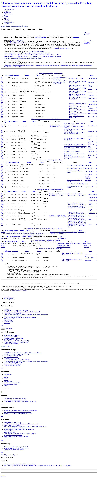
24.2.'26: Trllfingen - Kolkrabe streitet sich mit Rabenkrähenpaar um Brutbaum (23, 352)
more (2, 325)
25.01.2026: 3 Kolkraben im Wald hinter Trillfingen (16, 354)
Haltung (27, 75)
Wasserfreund (88, 174)
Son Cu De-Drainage (41, 54)
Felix (89, 139)
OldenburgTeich (89, 186)
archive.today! (24, 290)
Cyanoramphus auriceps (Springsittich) (13, 313)
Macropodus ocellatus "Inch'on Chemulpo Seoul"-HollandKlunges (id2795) (74, 133)
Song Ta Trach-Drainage (43, 56)
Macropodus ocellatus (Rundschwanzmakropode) (16, 310)
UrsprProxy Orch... (90, 142)
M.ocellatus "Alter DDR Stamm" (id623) (59, 82)
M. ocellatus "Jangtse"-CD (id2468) (75, 165)
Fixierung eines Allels (9, 318)
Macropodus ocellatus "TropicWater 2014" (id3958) (57, 125)
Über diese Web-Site (9, 9)
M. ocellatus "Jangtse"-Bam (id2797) (76, 168)
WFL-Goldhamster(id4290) (10, 336)
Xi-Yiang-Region (71, 65)
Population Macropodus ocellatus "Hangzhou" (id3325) (77, 95)
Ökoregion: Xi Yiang (23, 56)
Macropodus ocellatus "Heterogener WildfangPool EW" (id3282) (58, 194)
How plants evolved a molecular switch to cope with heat (17, 412)
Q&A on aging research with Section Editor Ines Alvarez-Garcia (19, 464)
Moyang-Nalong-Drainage (49, 65)
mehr (2, 368)
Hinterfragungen (8, 20)
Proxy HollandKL (90, 148)
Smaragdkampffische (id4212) (11, 339)
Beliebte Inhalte (7, 374)
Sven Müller (91, 151)
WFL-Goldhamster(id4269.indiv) (12, 335)
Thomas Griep (88, 260)
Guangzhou (47, 53)
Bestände (6, 16)
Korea (19, 53)
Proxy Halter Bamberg (88, 180)
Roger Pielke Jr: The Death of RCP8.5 (13, 435)
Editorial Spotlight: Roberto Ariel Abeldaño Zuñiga (16, 436)
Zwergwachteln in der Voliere (11, 357)
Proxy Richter (91, 98)
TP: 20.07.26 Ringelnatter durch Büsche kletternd (16, 342)
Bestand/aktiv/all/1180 (40, 37)
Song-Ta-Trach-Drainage (14, 66)
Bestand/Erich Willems (15, 41)
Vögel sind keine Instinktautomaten (12, 365)
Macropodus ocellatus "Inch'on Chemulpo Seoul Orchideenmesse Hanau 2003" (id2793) (75, 145)
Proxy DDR (91, 116)
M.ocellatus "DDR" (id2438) (76, 78)
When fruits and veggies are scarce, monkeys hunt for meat (18, 413)
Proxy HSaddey (92, 113)
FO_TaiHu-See (60, 238)
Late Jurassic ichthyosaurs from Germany (14, 449)
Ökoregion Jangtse (26, 53)
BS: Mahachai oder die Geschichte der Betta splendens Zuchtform (20, 317)
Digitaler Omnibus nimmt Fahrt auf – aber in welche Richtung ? (19, 429)
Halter (92, 75)
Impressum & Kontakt (9, 299)
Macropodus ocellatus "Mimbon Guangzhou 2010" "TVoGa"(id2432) (77, 194)
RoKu (89, 157)
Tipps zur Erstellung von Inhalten (12, 382)
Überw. (38, 75)
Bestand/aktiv (76, 37)
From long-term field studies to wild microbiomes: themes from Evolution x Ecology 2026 (25, 426)
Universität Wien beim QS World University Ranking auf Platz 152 (20, 401)
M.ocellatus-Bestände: (9, 53)
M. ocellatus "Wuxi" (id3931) (64, 245)
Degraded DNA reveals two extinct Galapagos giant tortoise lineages (20, 410)
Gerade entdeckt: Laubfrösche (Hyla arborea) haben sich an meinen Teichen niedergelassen (26, 314)
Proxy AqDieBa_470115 (89, 257)
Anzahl (10, 75)
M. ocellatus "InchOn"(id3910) (71, 151)
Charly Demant (89, 171)
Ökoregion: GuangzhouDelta (25, 58)
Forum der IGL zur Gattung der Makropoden (88, 42)
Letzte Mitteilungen (8, 381)
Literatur (6, 380)
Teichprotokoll (7, 12)
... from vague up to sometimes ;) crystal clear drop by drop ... (46, 4)
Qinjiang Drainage (37, 58)
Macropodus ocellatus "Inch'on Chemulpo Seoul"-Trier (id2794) (74, 124)
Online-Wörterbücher (9, 297)
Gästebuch (6, 19)
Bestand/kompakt (19, 40)
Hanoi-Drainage (32, 54)
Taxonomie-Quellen (8, 298)
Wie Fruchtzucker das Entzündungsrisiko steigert (15, 398)
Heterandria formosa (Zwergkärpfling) (13, 316)
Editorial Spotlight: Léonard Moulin (12, 422)
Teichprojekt (7, 11)
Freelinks (6, 377)
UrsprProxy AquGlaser (88, 177)
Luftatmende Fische (8, 321)
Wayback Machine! (15, 290)
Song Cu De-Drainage (55, 56)
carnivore (90, 89)
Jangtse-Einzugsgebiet (61, 65)
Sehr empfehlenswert (9, 22)
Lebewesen (6, 309)
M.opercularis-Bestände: (10, 54)
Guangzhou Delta (29, 65)
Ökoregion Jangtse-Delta (38, 53)
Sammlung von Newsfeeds (10, 384)
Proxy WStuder (91, 104)
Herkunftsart (15, 75)
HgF (5, 18)
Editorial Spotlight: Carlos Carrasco (12, 425)
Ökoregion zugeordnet (9, 65)
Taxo (5, 15)
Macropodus (32, 51)
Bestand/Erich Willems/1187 (17, 43)
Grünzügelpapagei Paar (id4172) (11, 343)
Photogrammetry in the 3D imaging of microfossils (16, 447)
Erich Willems (91, 78)
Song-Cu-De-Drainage (81, 65)
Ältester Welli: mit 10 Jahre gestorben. (13, 355)
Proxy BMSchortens (91, 154)
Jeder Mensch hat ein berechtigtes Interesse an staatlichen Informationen (21, 424)
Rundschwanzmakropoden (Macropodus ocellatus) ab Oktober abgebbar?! (22, 312)
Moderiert (6, 385)
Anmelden (6, 23)
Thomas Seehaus (90, 86)
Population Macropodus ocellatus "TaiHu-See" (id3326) (63, 232)
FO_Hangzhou (91, 101)
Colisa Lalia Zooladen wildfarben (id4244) (14, 338)
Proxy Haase (91, 95)
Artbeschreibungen (8, 13)
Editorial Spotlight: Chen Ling (11, 430)
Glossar (5, 378)
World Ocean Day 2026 (9, 432)
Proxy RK (86, 247)
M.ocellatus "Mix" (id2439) (60, 80)
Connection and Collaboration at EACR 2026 (15, 428)
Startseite (3, 26)
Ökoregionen (25, 26)
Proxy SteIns (81, 232)
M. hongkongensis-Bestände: (11, 58)
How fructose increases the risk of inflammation (15, 400)
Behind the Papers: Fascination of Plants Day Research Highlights (20, 433)
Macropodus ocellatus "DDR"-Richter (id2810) (76, 116)
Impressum (3, 476)
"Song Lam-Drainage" (56, 54)
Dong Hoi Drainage (20, 65)
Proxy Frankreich (90, 107)
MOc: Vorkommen (8, 320)
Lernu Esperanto (14, 455)
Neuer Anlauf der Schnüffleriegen (12, 358)
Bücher (5, 375)
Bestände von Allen (16, 26)
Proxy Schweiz (91, 110)
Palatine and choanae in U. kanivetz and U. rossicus (16, 448)
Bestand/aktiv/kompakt (65, 48)
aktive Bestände (40, 51)
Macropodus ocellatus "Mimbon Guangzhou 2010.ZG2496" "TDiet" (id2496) (76, 226)
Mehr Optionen (8, 328)
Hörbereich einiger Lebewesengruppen (13, 362)
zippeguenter (91, 82)
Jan (89, 216)
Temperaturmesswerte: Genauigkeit (12, 364)
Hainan (49, 54)
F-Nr (6, 75)
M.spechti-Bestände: (9, 56)
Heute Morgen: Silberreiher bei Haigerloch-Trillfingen (17, 359)
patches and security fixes (10, 437)
